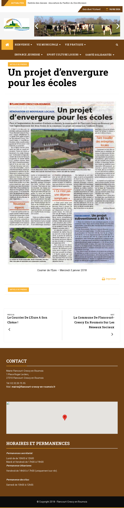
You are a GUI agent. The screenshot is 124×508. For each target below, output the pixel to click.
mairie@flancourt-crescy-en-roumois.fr (34, 386)
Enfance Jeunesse (27, 54)
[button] (64, 417)
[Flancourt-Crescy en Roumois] (7, 45)
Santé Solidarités (98, 54)
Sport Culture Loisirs (63, 54)
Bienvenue (22, 44)
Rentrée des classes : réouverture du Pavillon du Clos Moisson (57, 3)
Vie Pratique (74, 44)
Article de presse (18, 64)
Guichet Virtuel (92, 9)
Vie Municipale (47, 44)
